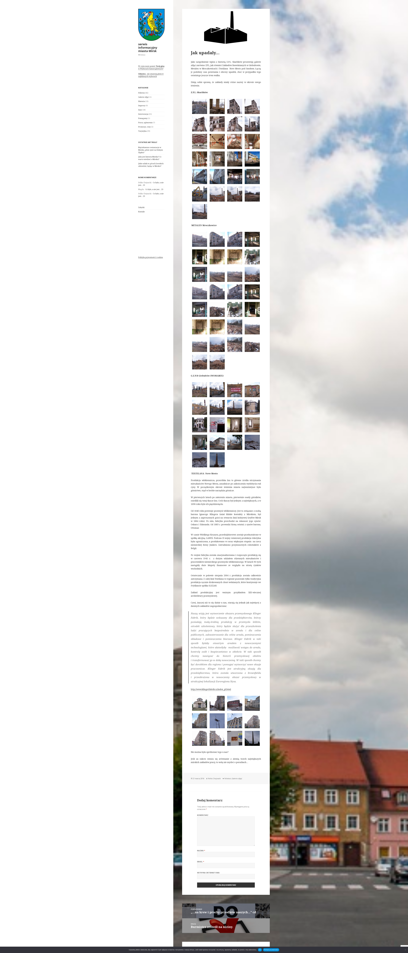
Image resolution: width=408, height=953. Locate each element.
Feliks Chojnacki (214, 778)
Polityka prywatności (271, 950)
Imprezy (141, 105)
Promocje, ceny (144, 127)
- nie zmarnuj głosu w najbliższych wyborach (151, 75)
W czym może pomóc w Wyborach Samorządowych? (151, 67)
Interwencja (143, 114)
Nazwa (201, 850)
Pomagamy (142, 118)
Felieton (141, 93)
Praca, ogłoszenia (145, 122)
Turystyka (142, 131)
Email (200, 862)
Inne (140, 110)
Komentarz (202, 815)
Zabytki (141, 207)
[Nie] (405, 950)
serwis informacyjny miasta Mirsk (147, 47)
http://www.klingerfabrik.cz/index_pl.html (211, 689)
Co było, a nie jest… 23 (154, 189)
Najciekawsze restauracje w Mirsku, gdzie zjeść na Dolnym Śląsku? (150, 150)
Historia (141, 101)
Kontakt (141, 211)
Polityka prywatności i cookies (150, 257)
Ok (260, 950)
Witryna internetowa (208, 873)
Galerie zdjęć (143, 97)
